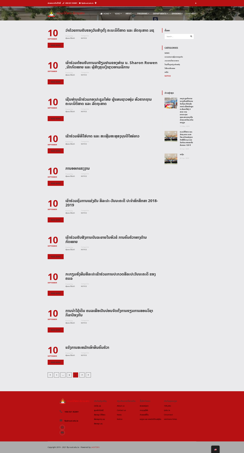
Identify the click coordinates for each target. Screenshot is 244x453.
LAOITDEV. (95, 447)
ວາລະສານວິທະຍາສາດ (172, 60)
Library (190, 13)
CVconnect (168, 414)
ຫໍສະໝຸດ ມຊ (98, 423)
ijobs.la (167, 410)
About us (121, 406)
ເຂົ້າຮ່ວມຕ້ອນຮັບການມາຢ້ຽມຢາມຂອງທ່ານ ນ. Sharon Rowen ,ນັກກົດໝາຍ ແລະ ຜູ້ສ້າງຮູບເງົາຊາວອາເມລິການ (111, 65)
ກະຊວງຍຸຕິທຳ (144, 410)
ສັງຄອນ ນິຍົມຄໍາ (70, 38)
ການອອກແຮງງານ (77, 168)
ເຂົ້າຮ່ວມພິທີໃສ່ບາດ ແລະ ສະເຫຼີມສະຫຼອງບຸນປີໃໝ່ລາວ (102, 136)
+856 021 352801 (71, 3)
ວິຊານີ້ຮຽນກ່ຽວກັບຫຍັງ (172, 64)
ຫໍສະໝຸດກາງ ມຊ (99, 419)
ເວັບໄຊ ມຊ (97, 406)
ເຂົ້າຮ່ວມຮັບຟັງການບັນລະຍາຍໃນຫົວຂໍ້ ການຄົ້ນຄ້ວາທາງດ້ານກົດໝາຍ (106, 239)
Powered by (86, 447)
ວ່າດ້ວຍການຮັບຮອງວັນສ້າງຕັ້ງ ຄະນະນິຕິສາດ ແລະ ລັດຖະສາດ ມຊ (109, 30)
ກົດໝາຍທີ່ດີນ (144, 414)
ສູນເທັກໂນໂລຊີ (98, 410)
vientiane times (170, 419)
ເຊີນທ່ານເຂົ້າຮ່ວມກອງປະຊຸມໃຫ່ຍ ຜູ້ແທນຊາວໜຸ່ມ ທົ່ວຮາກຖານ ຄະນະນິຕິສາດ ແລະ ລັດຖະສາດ (108, 101)
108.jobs (167, 406)
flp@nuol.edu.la (87, 3)
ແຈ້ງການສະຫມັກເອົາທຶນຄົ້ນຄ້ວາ (87, 347)
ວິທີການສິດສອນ (170, 68)
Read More (55, 45)
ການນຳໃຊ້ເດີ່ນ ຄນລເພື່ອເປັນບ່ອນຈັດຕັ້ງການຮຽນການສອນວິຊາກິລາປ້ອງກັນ (109, 312)
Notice (84, 38)
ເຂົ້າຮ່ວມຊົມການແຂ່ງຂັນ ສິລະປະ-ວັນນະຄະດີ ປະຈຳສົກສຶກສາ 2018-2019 (111, 203)
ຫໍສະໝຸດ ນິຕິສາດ (99, 414)
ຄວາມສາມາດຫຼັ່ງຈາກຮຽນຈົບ (174, 57)
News (117, 13)
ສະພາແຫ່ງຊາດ (144, 406)
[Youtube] (62, 432)
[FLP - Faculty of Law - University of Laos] (67, 15)
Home (106, 13)
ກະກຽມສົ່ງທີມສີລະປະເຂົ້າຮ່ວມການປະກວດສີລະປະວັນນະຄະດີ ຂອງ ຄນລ (110, 276)
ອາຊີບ (166, 72)
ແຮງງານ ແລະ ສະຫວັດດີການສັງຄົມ (150, 419)
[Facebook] (62, 427)
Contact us (121, 410)
